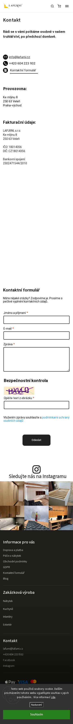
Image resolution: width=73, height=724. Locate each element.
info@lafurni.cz (19, 57)
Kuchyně (8, 609)
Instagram (8, 666)
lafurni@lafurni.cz (13, 649)
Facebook (9, 660)
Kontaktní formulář (13, 573)
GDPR (6, 567)
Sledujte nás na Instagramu (38, 476)
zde (53, 697)
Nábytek (8, 601)
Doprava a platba (13, 550)
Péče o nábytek (12, 556)
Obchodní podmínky (15, 562)
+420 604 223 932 (13, 654)
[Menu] (67, 6)
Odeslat (36, 440)
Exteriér (7, 625)
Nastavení (36, 705)
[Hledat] (52, 6)
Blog (5, 579)
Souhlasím (36, 714)
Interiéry (7, 617)
